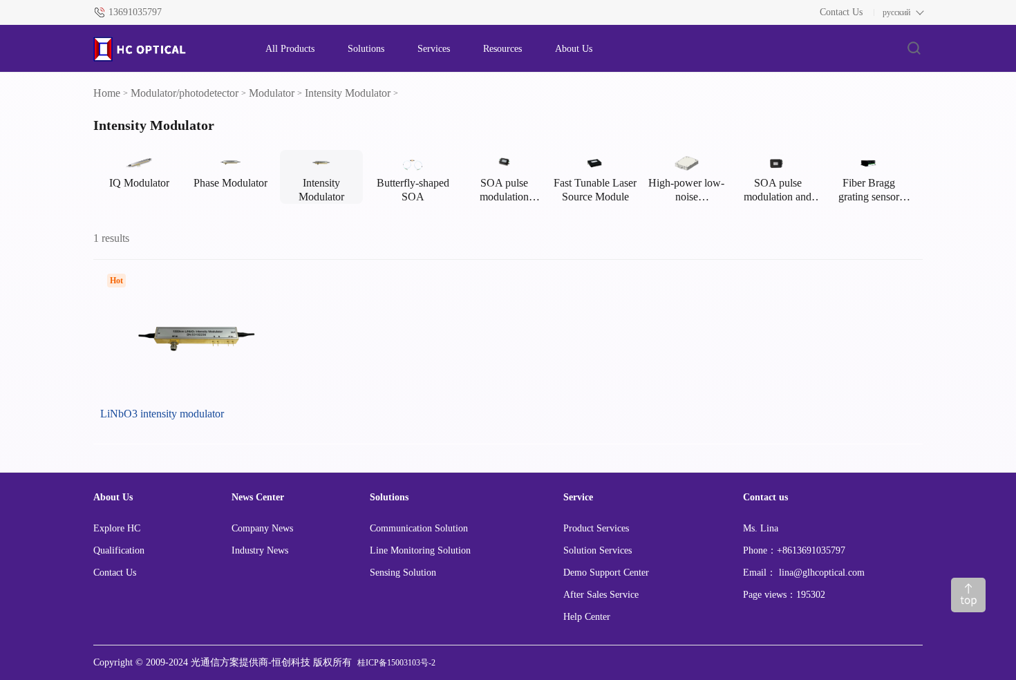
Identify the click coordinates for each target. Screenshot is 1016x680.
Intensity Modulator (348, 93)
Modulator (271, 93)
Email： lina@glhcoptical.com (804, 572)
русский (896, 12)
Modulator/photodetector (184, 93)
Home (106, 93)
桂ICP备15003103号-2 (396, 663)
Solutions (366, 49)
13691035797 (135, 12)
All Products (289, 49)
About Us (573, 49)
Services (433, 49)
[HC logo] (165, 49)
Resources (502, 49)
